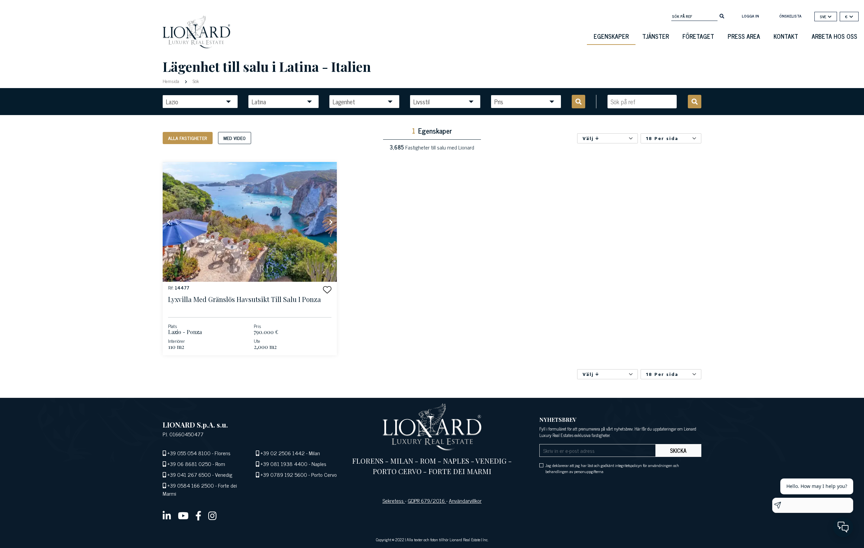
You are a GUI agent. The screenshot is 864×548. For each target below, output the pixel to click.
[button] (327, 289)
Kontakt (786, 36)
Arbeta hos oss (834, 36)
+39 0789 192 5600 (283, 474)
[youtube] (183, 515)
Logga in (750, 15)
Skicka (678, 450)
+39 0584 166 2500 (190, 485)
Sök (195, 81)
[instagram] (212, 515)
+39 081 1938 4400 (284, 463)
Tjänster (655, 36)
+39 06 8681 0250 (189, 463)
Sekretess (393, 500)
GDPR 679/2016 (427, 500)
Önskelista (790, 15)
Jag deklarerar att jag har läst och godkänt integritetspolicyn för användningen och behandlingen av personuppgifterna (612, 468)
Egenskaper (611, 36)
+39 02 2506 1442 (282, 452)
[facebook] (198, 515)
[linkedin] (167, 515)
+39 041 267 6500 (189, 474)
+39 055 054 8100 (189, 452)
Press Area (744, 36)
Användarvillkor (465, 500)
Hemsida (172, 81)
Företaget (698, 36)
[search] (722, 15)
